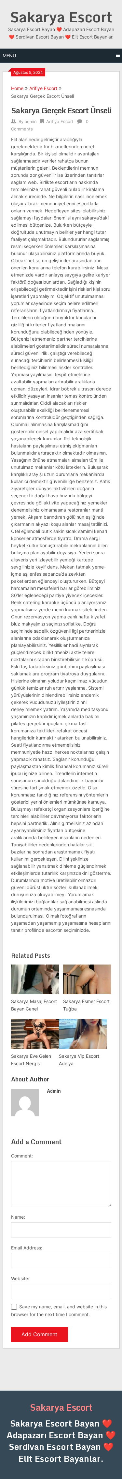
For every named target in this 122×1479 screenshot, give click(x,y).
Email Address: (26, 1247)
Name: (18, 1217)
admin (31, 121)
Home (17, 88)
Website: (20, 1278)
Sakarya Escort (61, 16)
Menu (9, 55)
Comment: (22, 1155)
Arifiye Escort (43, 88)
